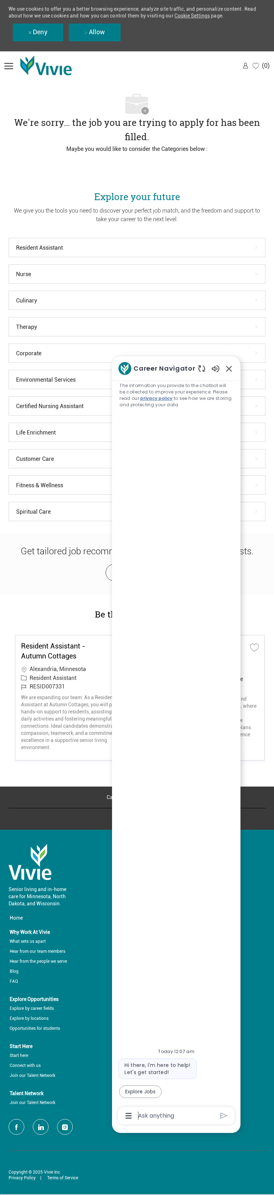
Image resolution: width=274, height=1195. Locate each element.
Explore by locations (29, 1018)
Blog (14, 971)
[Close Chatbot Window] (229, 368)
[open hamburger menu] (8, 65)
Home (16, 918)
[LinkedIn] (41, 1127)
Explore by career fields (32, 1008)
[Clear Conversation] (202, 368)
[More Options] (128, 1116)
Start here (19, 1055)
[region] (176, 741)
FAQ (14, 981)
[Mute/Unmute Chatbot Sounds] (215, 368)
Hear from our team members (37, 951)
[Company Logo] (56, 65)
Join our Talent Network (32, 1075)
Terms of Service (62, 1177)
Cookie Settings (192, 16)
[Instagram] (65, 1127)
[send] (223, 1115)
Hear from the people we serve (38, 961)
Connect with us (25, 1065)
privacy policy (156, 398)
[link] (245, 65)
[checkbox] (254, 647)
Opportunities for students (35, 1028)
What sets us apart (28, 941)
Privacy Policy (22, 1177)
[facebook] (16, 1127)
